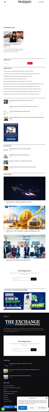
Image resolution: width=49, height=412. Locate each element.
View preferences (42, 407)
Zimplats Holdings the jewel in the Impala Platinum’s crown (19, 155)
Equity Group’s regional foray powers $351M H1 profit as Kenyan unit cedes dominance (20, 91)
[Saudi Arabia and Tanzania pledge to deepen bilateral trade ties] (24, 246)
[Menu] (5, 2)
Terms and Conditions (8, 401)
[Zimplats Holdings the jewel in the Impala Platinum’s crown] (6, 156)
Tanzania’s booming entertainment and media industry (12, 44)
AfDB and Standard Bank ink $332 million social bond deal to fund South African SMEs (20, 88)
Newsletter (6, 395)
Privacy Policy (6, 399)
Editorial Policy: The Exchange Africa (11, 391)
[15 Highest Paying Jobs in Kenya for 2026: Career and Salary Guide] (6, 102)
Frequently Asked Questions (9, 393)
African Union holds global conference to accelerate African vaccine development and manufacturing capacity (26, 118)
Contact (5, 389)
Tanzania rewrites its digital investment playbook (13, 78)
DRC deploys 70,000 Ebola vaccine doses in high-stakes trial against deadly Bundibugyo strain (21, 83)
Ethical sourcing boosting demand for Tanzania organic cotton (16, 81)
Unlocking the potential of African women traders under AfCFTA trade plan (22, 167)
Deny (32, 407)
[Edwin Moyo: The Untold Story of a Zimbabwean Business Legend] (6, 162)
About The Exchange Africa (9, 385)
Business (5, 47)
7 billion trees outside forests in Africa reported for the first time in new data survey (23, 106)
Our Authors (6, 397)
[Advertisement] (24, 16)
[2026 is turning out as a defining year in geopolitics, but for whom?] (24, 188)
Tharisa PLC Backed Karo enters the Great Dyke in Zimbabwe (20, 148)
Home (4, 5)
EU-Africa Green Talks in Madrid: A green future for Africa (19, 111)
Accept (22, 407)
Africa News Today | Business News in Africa (12, 387)
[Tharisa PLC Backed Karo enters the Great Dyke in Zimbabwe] (6, 150)
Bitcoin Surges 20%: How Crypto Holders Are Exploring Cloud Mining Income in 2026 (19, 73)
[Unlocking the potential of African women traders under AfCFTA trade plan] (6, 168)
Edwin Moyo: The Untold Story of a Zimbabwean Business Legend (20, 161)
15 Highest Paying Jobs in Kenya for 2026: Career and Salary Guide (21, 100)
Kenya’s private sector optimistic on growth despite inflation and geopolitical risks (19, 86)
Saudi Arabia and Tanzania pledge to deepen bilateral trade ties (16, 76)
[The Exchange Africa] (24, 2)
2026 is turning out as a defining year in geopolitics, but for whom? (16, 71)
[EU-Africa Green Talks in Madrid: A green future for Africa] (6, 113)
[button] (46, 398)
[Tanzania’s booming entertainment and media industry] (13, 36)
